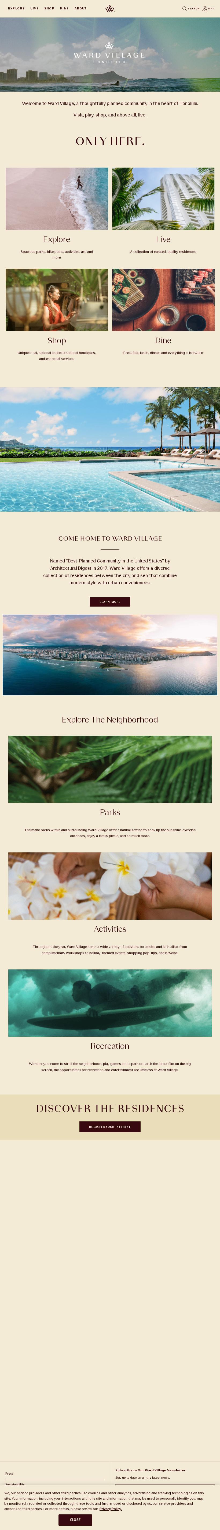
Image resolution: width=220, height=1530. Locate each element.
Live (34, 8)
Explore (16, 8)
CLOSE (75, 1520)
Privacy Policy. (111, 1509)
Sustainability (15, 1484)
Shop (49, 8)
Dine (64, 8)
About (81, 8)
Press (9, 1473)
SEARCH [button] (193, 8)
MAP (211, 8)
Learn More (110, 601)
